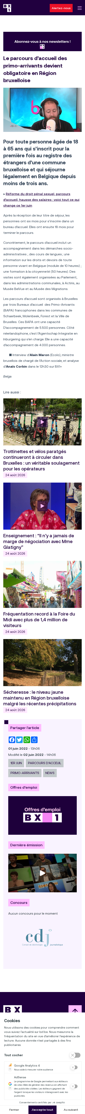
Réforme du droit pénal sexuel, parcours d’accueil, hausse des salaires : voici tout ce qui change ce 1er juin (41, 200)
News (49, 773)
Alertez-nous (61, 8)
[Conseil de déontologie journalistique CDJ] (42, 937)
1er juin (16, 763)
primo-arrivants (25, 773)
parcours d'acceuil (44, 763)
